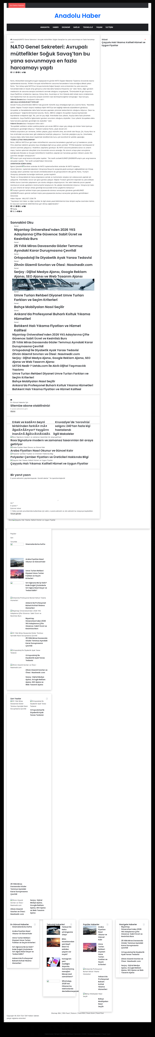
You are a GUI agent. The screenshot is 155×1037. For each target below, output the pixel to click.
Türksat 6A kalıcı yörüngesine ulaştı (67, 931)
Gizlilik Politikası (67, 1034)
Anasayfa (44, 27)
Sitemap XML (56, 1013)
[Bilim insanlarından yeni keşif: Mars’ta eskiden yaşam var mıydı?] (53, 946)
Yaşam (99, 27)
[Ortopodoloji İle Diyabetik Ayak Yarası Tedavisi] (28, 653)
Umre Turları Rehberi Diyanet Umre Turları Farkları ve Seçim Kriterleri (35, 574)
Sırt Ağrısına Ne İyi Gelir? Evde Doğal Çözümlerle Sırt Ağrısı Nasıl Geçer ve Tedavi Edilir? (36, 587)
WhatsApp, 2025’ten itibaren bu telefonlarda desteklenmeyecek (70, 986)
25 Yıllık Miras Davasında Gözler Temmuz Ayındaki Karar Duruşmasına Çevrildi (36, 642)
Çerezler (77, 1034)
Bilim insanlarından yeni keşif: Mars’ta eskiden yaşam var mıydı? (68, 947)
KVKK (84, 1034)
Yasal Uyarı (106, 1034)
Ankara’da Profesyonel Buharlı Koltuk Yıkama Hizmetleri (36, 605)
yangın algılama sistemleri (16, 1018)
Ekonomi (66, 27)
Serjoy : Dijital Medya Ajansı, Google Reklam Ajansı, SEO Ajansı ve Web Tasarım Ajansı (35, 681)
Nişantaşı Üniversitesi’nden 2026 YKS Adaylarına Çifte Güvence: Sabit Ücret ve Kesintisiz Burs (36, 623)
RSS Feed (66, 1013)
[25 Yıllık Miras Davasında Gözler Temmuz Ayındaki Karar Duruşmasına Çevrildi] (28, 636)
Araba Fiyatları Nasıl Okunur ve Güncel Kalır (35, 560)
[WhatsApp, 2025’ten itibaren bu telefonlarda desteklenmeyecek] (53, 982)
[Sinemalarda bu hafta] (17, 545)
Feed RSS (81, 1013)
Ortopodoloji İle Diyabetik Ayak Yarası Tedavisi (35, 658)
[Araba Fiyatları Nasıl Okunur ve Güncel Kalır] (17, 566)
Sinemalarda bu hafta (35, 544)
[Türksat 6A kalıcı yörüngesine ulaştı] (53, 934)
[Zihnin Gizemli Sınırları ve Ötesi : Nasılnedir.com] (28, 667)
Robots (73, 1013)
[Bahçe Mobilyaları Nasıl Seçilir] (94, 996)
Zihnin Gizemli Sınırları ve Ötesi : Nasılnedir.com (36, 671)
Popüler (13, 534)
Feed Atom (90, 1013)
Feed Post (100, 1013)
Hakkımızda (49, 1034)
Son (11, 538)
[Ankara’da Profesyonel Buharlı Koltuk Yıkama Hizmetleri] (28, 600)
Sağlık (76, 27)
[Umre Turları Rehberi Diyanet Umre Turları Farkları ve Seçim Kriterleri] (17, 578)
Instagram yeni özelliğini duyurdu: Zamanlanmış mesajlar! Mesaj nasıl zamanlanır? (68, 968)
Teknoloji (88, 27)
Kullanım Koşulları (94, 1034)
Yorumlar (13, 542)
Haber (55, 27)
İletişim (109, 27)
